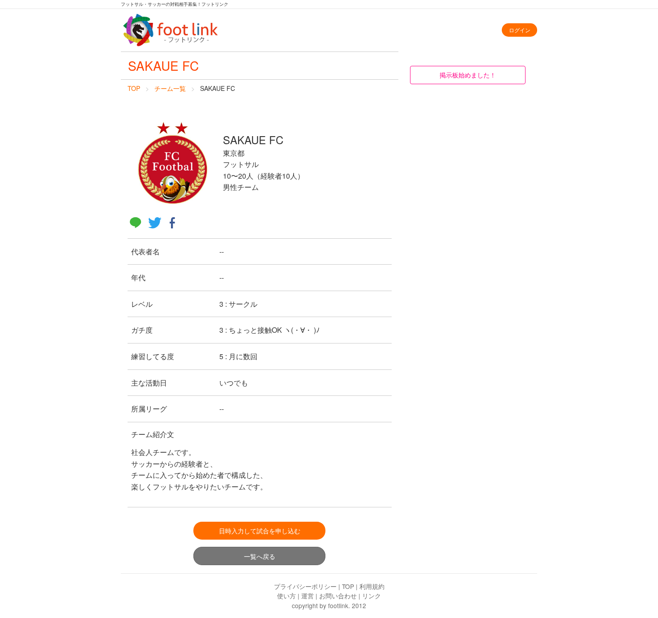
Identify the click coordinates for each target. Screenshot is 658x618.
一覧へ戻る (259, 556)
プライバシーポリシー (305, 586)
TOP (134, 88)
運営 (307, 595)
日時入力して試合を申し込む (259, 530)
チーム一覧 (170, 88)
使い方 (286, 595)
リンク (371, 595)
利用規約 (372, 586)
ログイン (519, 30)
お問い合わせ (338, 595)
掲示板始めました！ (468, 74)
